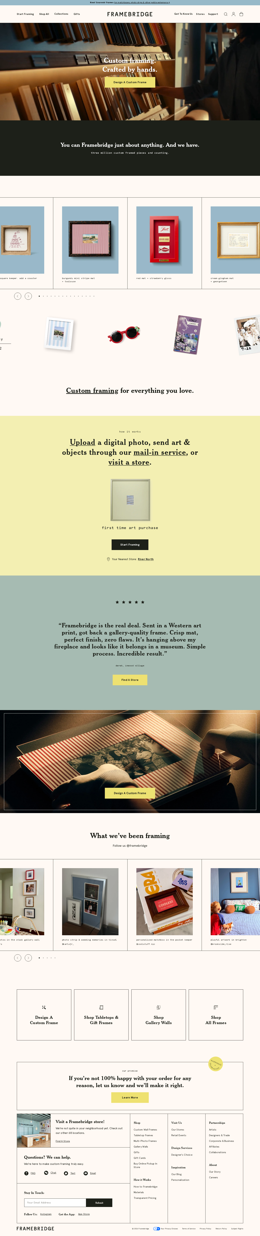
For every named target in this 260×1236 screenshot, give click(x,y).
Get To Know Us (183, 14)
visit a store (128, 461)
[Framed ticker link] (130, 335)
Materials (139, 1192)
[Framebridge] (129, 14)
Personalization (180, 1180)
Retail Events (178, 1135)
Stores (200, 14)
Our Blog (176, 1174)
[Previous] (17, 296)
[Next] (28, 296)
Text (72, 1173)
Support (213, 14)
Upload (82, 442)
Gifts (77, 14)
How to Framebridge (145, 1187)
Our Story (215, 1172)
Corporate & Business (221, 1141)
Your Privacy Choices (169, 1229)
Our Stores (177, 1130)
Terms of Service (188, 1229)
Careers (213, 1177)
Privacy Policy (205, 1229)
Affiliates (214, 1147)
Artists (212, 1130)
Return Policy (221, 1229)
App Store (84, 1214)
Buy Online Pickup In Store (145, 1166)
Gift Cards (140, 1158)
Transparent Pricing (145, 1198)
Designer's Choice (181, 1155)
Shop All (44, 14)
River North (146, 559)
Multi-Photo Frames (145, 1141)
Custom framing (92, 390)
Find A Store (130, 680)
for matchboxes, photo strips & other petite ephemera (142, 3)
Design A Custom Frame (130, 82)
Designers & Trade (219, 1135)
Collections (61, 14)
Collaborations (217, 1152)
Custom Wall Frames (145, 1130)
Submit (99, 1202)
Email (93, 1173)
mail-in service (160, 452)
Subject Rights (237, 1229)
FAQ (33, 1173)
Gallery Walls (141, 1147)
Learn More (130, 1097)
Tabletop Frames (143, 1135)
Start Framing (25, 14)
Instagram (46, 1214)
